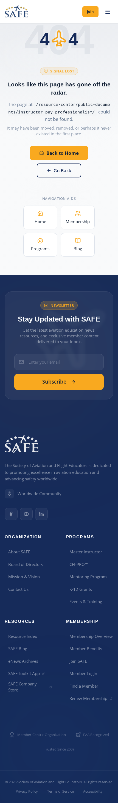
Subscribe (54, 381)
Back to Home (62, 153)
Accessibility (93, 791)
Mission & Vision (24, 576)
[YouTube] (26, 514)
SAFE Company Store (22, 686)
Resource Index (22, 636)
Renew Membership (88, 698)
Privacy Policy (27, 791)
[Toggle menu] (107, 12)
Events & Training (85, 601)
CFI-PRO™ (78, 564)
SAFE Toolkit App (24, 673)
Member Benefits (85, 648)
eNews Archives (23, 661)
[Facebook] (11, 514)
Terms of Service (60, 791)
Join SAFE (78, 661)
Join (90, 11)
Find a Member (83, 686)
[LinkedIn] (41, 514)
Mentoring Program (88, 576)
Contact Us (18, 589)
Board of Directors (25, 564)
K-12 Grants (80, 589)
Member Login (83, 673)
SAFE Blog (17, 648)
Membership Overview (91, 636)
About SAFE (19, 551)
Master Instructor (85, 551)
